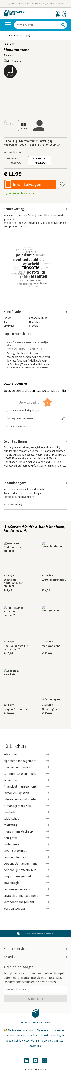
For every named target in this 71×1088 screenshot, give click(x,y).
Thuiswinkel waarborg (20, 1030)
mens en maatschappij (19, 831)
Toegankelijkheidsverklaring (22, 1040)
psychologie (11, 883)
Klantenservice (15, 949)
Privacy (21, 1035)
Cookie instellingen (52, 1035)
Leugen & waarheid (16, 709)
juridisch (9, 812)
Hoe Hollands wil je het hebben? (16, 648)
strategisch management (21, 895)
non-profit (10, 838)
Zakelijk (9, 957)
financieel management (20, 786)
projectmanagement (17, 876)
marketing (10, 825)
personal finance (15, 857)
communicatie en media (20, 773)
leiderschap (11, 818)
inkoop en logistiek (16, 793)
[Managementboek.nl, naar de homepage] (14, 15)
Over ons (35, 1045)
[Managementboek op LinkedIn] (26, 1060)
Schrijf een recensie (20, 418)
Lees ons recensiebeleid (17, 426)
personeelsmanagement (20, 863)
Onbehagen (49, 709)
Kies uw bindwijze (14, 152)
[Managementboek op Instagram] (44, 1060)
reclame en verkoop (17, 889)
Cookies (33, 1035)
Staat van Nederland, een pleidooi (13, 583)
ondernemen (12, 844)
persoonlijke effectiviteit (20, 870)
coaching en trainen (17, 767)
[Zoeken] (63, 25)
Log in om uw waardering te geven (23, 410)
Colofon (9, 1035)
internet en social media (20, 799)
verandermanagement (19, 902)
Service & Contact (52, 1040)
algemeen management (20, 761)
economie (10, 780)
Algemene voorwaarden (50, 1030)
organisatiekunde (15, 850)
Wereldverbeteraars (54, 579)
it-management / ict (17, 806)
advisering (11, 754)
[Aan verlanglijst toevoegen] (62, 184)
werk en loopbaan (15, 908)
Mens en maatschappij (18, 35)
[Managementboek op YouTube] (35, 1060)
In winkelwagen (27, 184)
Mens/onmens (51, 646)
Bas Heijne (10, 44)
